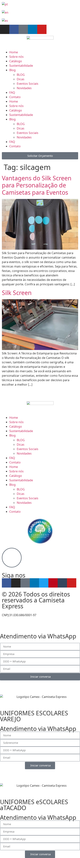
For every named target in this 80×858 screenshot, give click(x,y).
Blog (12, 70)
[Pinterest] (53, 583)
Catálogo (15, 61)
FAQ (12, 92)
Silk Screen (17, 293)
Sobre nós (16, 57)
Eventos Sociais (27, 84)
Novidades (24, 88)
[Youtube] (42, 29)
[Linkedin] (32, 29)
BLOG (21, 75)
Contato (15, 97)
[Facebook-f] (14, 29)
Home (13, 52)
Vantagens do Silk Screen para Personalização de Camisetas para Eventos (36, 185)
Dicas (20, 79)
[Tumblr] (62, 583)
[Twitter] (43, 583)
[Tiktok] (23, 29)
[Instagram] (4, 29)
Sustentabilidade (21, 66)
